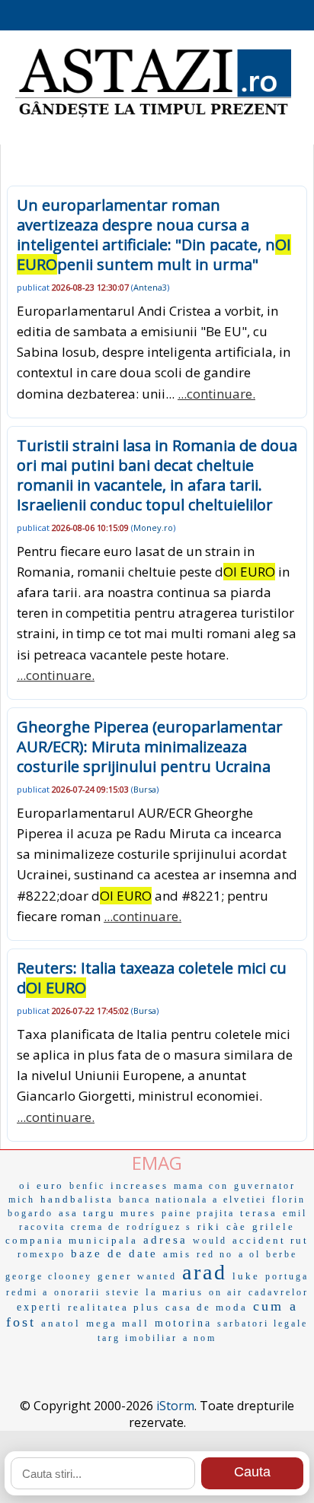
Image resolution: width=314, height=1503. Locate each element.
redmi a (27, 1292)
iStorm (175, 1405)
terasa (258, 1213)
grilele (273, 1226)
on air (226, 1292)
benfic (87, 1185)
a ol (250, 1254)
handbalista (77, 1199)
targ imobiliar (138, 1338)
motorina (183, 1323)
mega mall (117, 1323)
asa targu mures (107, 1213)
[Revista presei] (153, 115)
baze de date (114, 1253)
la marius (174, 1292)
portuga (287, 1276)
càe (236, 1226)
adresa (165, 1240)
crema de (96, 1227)
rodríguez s (159, 1227)
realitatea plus (114, 1307)
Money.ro (153, 527)
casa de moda (206, 1307)
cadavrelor (278, 1292)
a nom (199, 1338)
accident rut (270, 1240)
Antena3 (150, 287)
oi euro (41, 1185)
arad (204, 1272)
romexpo (42, 1254)
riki (209, 1226)
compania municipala (71, 1240)
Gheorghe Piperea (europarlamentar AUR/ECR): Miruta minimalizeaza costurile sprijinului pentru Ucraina (150, 747)
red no (215, 1254)
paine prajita (198, 1213)
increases (139, 1185)
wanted (157, 1276)
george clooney (48, 1276)
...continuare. (216, 393)
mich (21, 1199)
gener (115, 1276)
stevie (123, 1292)
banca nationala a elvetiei (193, 1199)
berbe (281, 1254)
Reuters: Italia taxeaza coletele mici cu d (152, 978)
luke (246, 1276)
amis (177, 1254)
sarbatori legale (262, 1323)
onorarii (77, 1292)
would (210, 1240)
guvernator (265, 1185)
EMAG (157, 1162)
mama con (201, 1185)
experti (39, 1307)
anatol (61, 1323)
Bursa (144, 789)
